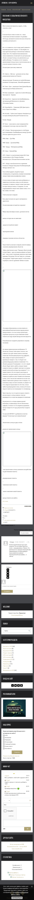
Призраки (8, 740)
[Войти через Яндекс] (8, 575)
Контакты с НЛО (7, 646)
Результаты (6, 756)
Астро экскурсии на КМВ (17, 844)
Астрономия (8, 742)
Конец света (8, 746)
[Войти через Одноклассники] (8, 577)
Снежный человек (10, 744)
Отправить (7, 591)
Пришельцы (6, 663)
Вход (21, 615)
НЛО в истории (7, 655)
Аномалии (8, 737)
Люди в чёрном (7, 653)
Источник (5, 501)
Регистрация (15, 615)
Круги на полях (26, 9)
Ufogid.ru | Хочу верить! (9, 3)
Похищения (6, 661)
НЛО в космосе (7, 657)
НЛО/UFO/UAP (16, 9)
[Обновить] (30, 801)
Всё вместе (8, 748)
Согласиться (17, 898)
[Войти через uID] (8, 569)
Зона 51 (5, 668)
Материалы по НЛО (8, 670)
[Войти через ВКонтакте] (8, 572)
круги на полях (11, 520)
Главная (3, 9)
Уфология (6, 666)
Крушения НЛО (7, 650)
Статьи (9, 9)
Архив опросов (15, 756)
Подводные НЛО (8, 659)
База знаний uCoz (17, 848)
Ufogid (6, 510)
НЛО (6, 735)
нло (5, 520)
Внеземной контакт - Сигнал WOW (17, 846)
